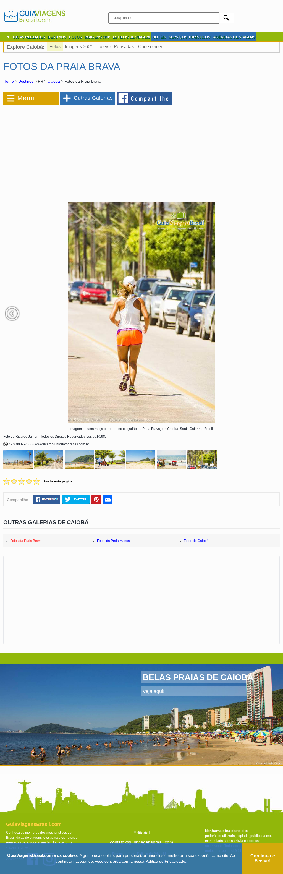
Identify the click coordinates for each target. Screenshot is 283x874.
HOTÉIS (159, 37)
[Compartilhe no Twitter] (76, 499)
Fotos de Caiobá (196, 541)
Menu (26, 98)
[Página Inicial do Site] (7, 37)
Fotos (55, 46)
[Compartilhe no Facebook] (144, 98)
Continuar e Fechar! (262, 858)
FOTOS (75, 37)
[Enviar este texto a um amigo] (108, 499)
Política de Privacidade (165, 861)
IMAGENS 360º (97, 37)
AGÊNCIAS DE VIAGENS (234, 37)
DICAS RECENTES (29, 37)
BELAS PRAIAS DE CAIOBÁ (198, 677)
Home (8, 81)
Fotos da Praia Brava (26, 541)
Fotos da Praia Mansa (113, 541)
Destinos (25, 81)
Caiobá (54, 81)
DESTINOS (57, 37)
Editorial (141, 833)
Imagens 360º (78, 46)
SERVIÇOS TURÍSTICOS (189, 37)
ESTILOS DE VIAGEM (131, 37)
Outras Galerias (93, 98)
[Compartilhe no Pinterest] (96, 499)
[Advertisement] (63, 150)
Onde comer (150, 46)
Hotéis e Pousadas (115, 46)
